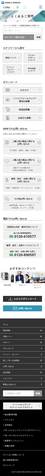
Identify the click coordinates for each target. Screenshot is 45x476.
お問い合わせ (8, 366)
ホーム (5, 324)
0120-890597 (25, 255)
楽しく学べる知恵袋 (11, 360)
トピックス (7, 378)
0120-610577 (25, 236)
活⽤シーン (7, 336)
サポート (6, 342)
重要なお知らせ (9, 384)
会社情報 (6, 372)
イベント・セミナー (11, 354)
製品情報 (6, 330)
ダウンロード (8, 348)
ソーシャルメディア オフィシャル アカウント (21, 406)
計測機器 (6, 7)
